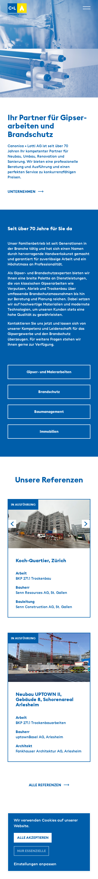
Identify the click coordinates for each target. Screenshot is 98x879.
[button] (85, 523)
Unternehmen (21, 191)
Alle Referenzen (45, 785)
